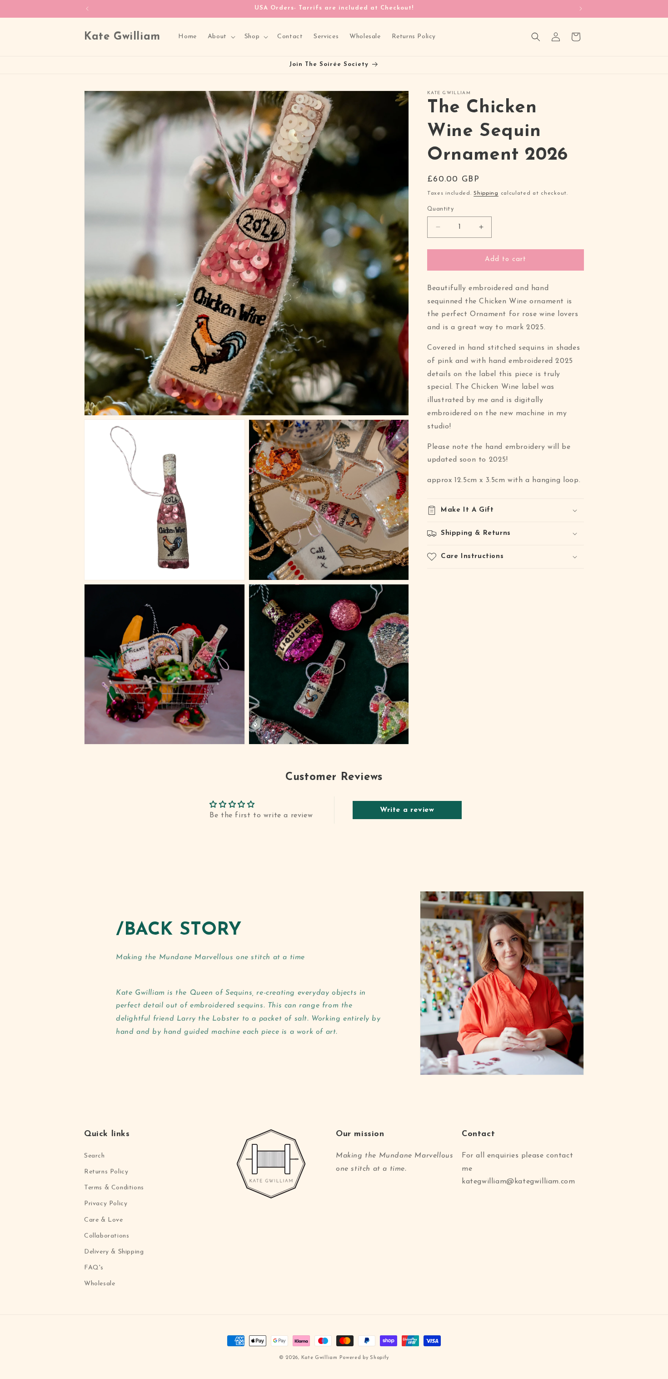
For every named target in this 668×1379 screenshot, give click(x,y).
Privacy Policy (105, 1203)
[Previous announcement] (87, 8)
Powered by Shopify (364, 1357)
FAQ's (94, 1267)
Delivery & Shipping (114, 1251)
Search (94, 1156)
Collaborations (106, 1236)
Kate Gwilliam (319, 1357)
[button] (220, 36)
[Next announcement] (581, 8)
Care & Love (103, 1220)
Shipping (486, 193)
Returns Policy (106, 1171)
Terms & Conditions (114, 1187)
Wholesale (99, 1283)
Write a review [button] (407, 810)
